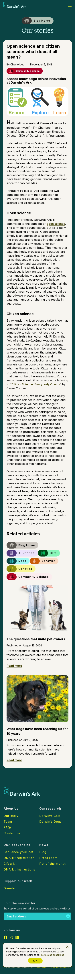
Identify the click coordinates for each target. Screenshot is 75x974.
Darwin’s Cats (49, 816)
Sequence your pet (18, 852)
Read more (14, 665)
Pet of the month (52, 863)
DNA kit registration (19, 858)
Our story (11, 816)
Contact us (12, 833)
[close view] (67, 947)
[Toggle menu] (70, 5)
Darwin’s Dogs (50, 821)
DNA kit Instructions (19, 869)
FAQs (8, 827)
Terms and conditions (52, 955)
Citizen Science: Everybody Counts (35, 384)
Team (8, 821)
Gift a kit (10, 863)
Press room (48, 858)
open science (56, 224)
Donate (9, 888)
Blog (42, 852)
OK (35, 961)
